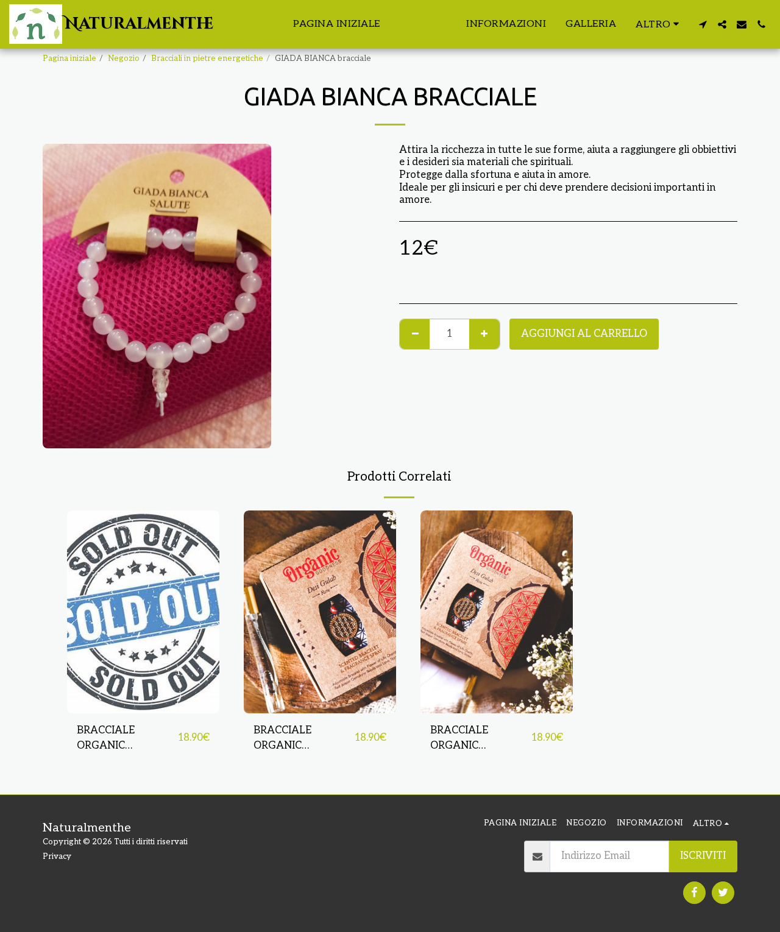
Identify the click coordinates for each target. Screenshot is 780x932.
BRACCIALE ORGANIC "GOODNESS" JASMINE (285, 739)
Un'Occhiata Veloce (143, 707)
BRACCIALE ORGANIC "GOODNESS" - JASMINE (112, 739)
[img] (143, 611)
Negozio (124, 58)
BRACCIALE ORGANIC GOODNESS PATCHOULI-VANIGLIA (461, 739)
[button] (702, 24)
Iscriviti (703, 856)
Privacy (57, 856)
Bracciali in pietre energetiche (207, 58)
